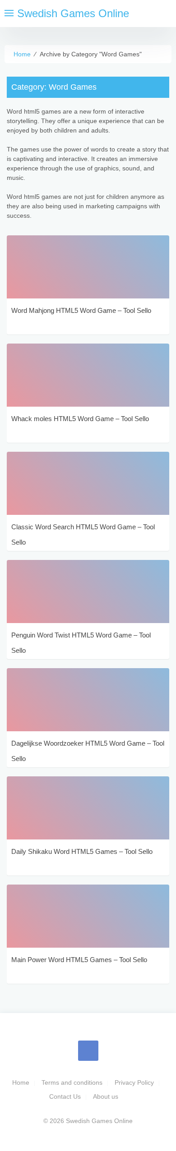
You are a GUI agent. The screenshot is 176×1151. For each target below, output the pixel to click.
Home (20, 1082)
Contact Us (65, 1096)
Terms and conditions (72, 1082)
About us (105, 1096)
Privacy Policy (134, 1082)
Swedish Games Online (73, 13)
